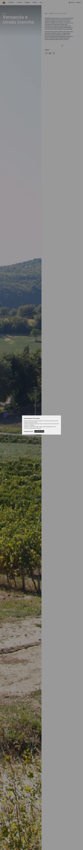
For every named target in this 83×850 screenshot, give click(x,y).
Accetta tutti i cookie (39, 431)
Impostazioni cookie (28, 431)
